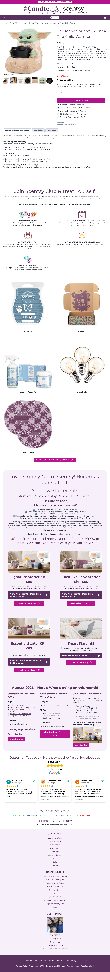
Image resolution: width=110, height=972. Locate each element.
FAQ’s (55, 893)
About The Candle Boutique (55, 949)
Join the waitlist (81, 101)
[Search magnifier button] (4, 17)
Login (55, 907)
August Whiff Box (17, 705)
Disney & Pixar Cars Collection (55, 705)
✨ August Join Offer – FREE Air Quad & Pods (55, 2)
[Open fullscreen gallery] (51, 74)
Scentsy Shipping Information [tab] (17, 130)
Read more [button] (45, 799)
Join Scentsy (81, 745)
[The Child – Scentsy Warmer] (28, 52)
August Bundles (15, 734)
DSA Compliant (87, 966)
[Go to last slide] (6, 51)
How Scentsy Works (55, 887)
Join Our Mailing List (55, 945)
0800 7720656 (55, 935)
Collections (55, 848)
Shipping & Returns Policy (55, 900)
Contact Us (55, 942)
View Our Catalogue (55, 880)
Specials (55, 865)
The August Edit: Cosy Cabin (22, 707)
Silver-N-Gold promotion (20, 714)
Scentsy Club (55, 890)
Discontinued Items (70, 124)
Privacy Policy (22, 966)
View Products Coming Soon (55, 733)
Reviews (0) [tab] (51, 130)
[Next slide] (49, 51)
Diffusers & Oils (55, 841)
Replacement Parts (55, 883)
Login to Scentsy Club (55, 904)
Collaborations (55, 845)
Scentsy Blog (55, 939)
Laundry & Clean (55, 855)
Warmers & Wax (55, 838)
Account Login (73, 966)
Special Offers (55, 897)
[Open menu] (104, 17)
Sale (55, 862)
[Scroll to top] (104, 947)
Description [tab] (38, 130)
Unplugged (55, 852)
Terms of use (51, 966)
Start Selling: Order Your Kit (55, 876)
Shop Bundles (16, 739)
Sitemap (62, 966)
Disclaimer (33, 966)
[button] (6, 80)
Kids (55, 858)
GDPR (42, 966)
